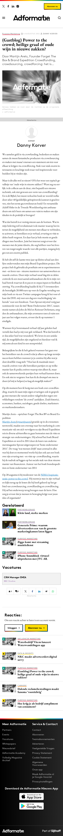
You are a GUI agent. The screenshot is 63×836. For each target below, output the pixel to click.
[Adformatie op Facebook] (8, 6)
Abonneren (38, 734)
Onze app (37, 769)
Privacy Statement (42, 752)
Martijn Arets (9, 421)
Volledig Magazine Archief (12, 759)
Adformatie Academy (13, 752)
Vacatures (7, 739)
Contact (36, 729)
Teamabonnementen (43, 739)
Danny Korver (50, 34)
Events (5, 734)
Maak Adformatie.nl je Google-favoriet (43, 775)
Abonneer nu (52, 6)
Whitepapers (9, 743)
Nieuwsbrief (8, 748)
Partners (6, 729)
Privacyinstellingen (42, 781)
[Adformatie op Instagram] (18, 6)
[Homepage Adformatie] (31, 18)
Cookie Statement (42, 757)
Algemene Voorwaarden (39, 763)
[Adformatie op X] (3, 6)
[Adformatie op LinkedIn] (13, 6)
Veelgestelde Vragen (43, 748)
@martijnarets (24, 421)
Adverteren (38, 743)
